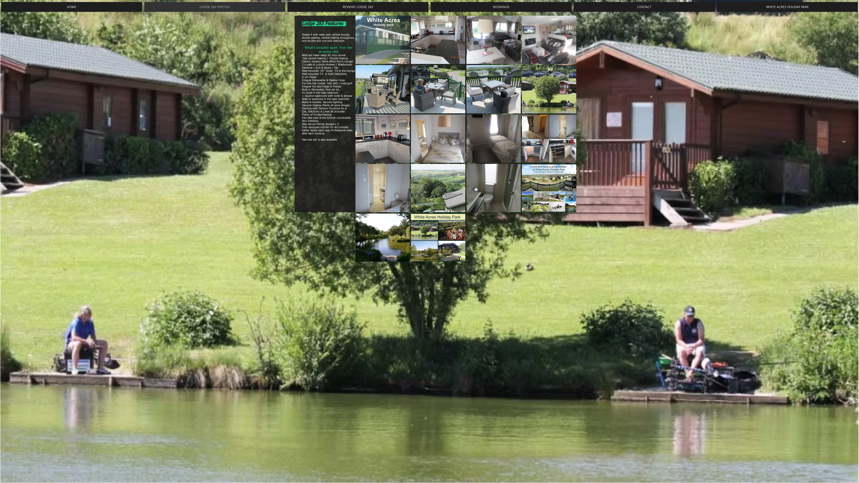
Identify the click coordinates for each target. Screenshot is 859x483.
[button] (382, 40)
